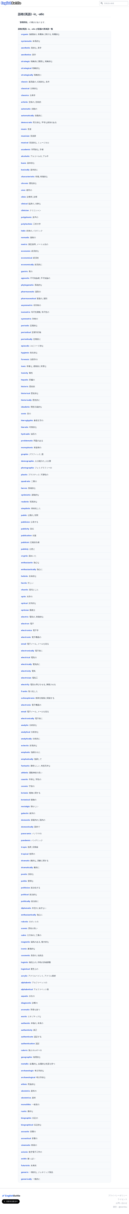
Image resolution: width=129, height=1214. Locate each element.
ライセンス (122, 1199)
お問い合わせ (121, 1203)
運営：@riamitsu (120, 1207)
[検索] (101, 3)
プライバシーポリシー (117, 1195)
